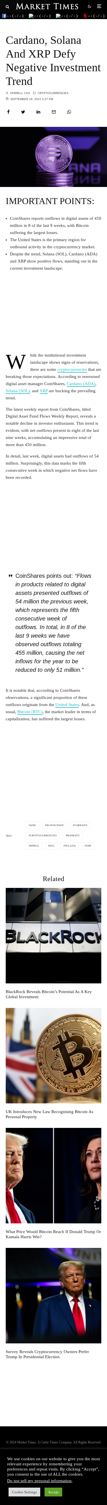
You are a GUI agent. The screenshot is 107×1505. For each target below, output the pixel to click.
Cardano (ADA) (81, 383)
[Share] (8, 112)
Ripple (34, 846)
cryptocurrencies (72, 369)
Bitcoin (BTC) (30, 711)
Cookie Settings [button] (24, 1492)
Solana (70, 846)
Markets (73, 835)
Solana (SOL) (18, 391)
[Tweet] (23, 112)
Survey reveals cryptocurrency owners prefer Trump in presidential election (47, 1354)
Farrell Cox (19, 93)
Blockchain (55, 825)
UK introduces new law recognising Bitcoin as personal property (49, 1114)
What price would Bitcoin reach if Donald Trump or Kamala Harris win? (53, 1234)
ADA (33, 825)
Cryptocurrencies (53, 93)
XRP (44, 391)
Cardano (81, 825)
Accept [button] (53, 1492)
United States (67, 704)
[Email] (54, 112)
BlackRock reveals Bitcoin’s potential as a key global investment (49, 994)
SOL (51, 846)
